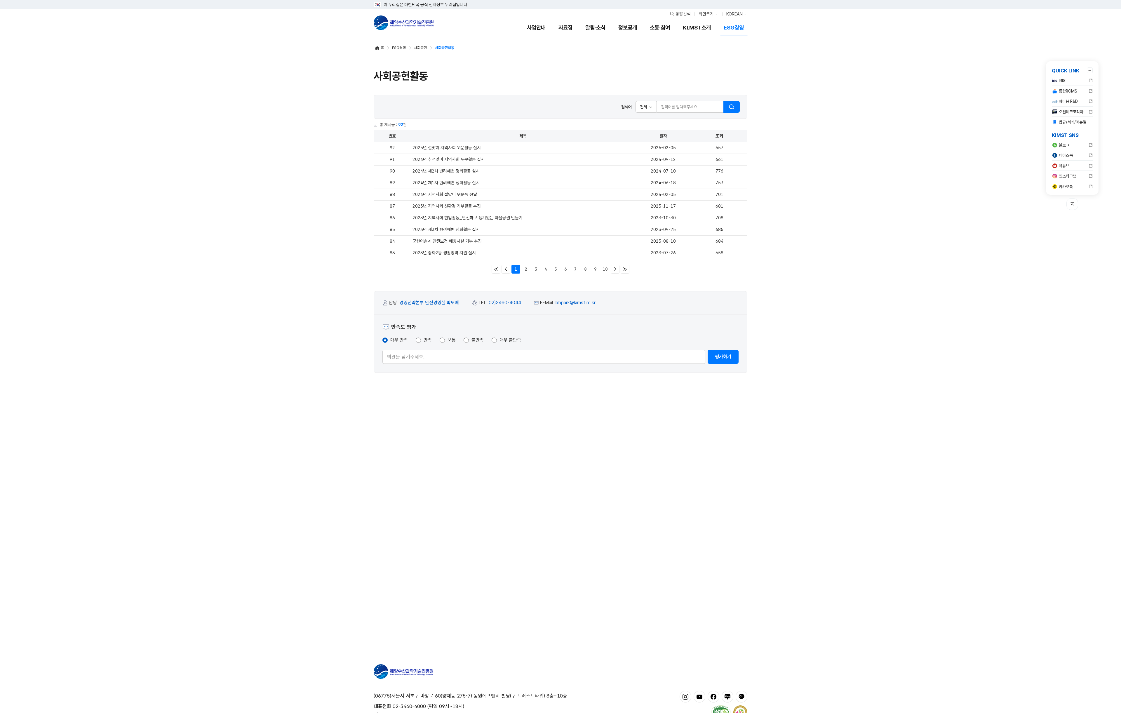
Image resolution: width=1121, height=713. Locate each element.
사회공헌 (420, 48)
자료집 (565, 27)
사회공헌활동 (444, 48)
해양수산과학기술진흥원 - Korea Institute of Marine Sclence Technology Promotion (404, 23)
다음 (615, 269)
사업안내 (536, 27)
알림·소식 (595, 27)
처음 (496, 269)
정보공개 (627, 27)
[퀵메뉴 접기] (1090, 70)
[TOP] (1072, 204)
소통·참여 (660, 27)
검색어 (626, 107)
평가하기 (723, 356)
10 (605, 269)
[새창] (685, 696)
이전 (506, 269)
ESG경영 (734, 27)
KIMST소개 (697, 27)
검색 (731, 107)
